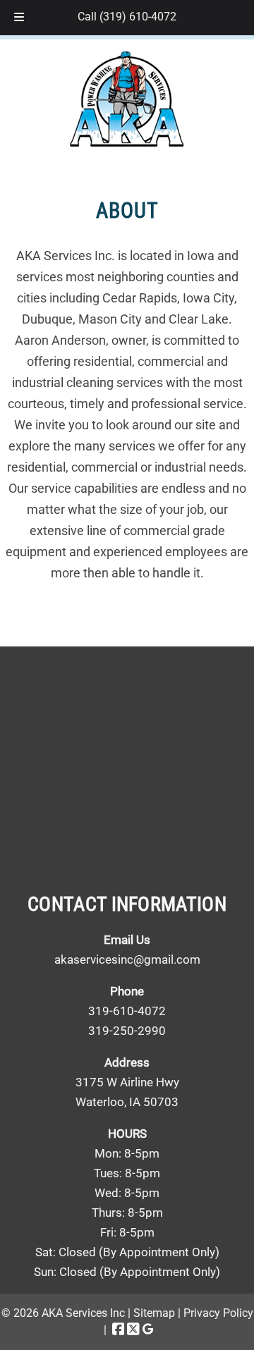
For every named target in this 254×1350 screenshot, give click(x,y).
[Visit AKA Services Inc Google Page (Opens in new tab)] (148, 1330)
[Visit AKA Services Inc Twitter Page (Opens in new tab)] (133, 1330)
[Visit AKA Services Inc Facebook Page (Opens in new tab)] (118, 1330)
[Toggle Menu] (19, 17)
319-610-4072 (127, 1011)
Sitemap (154, 1313)
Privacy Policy (218, 1313)
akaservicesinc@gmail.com (127, 959)
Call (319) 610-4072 (127, 16)
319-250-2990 (127, 1031)
